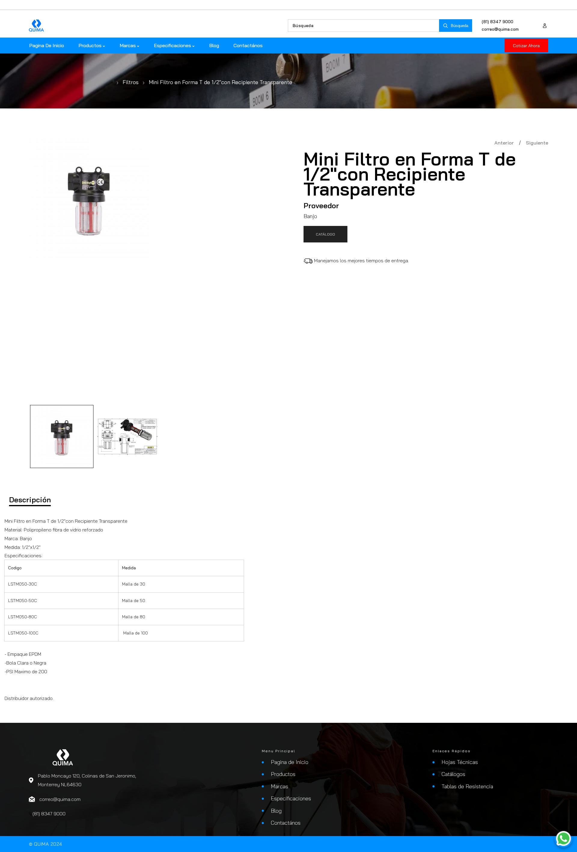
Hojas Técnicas (459, 762)
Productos (283, 774)
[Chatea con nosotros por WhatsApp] (563, 838)
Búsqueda (459, 25)
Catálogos (453, 774)
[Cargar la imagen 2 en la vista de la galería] (127, 436)
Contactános (286, 822)
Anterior (504, 143)
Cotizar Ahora (526, 45)
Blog (276, 810)
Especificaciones (291, 798)
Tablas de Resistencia (467, 786)
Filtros (131, 82)
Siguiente (537, 143)
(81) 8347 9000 (497, 21)
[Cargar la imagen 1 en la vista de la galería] (61, 436)
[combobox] (363, 25)
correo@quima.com (500, 29)
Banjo (310, 216)
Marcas (279, 786)
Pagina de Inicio (289, 762)
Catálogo (325, 234)
